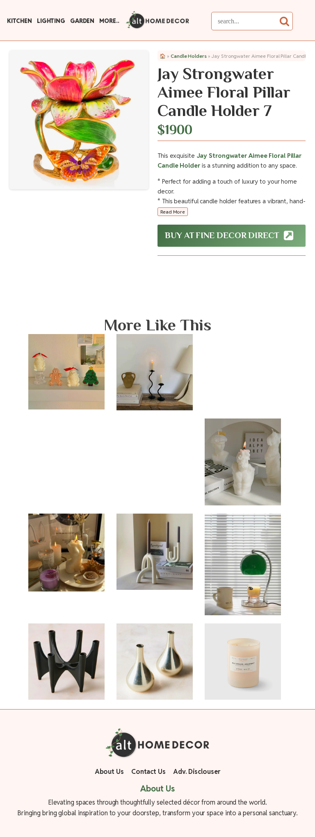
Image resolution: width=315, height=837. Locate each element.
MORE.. (109, 21)
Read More (172, 212)
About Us (109, 771)
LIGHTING (51, 21)
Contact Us (148, 771)
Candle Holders (189, 56)
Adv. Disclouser (197, 771)
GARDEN (82, 21)
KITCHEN (19, 21)
